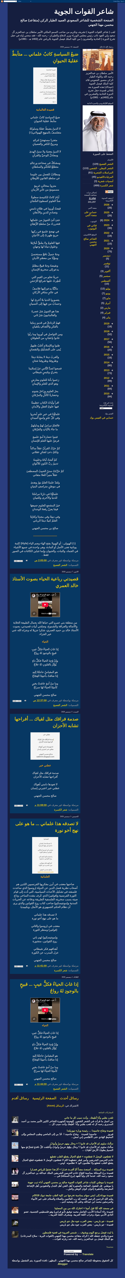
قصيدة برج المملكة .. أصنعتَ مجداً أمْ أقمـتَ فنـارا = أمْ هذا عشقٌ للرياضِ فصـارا (71, 1169)
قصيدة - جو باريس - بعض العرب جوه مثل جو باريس (86, 1221)
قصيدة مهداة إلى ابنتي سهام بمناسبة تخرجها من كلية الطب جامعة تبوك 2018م (72, 1195)
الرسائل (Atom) (55, 1105)
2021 (106, 240)
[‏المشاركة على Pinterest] (15, 561)
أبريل (107, 303)
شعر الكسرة (60, 809)
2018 (106, 331)
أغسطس (105, 280)
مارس (106, 307)
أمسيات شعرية (105, 181)
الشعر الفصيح (60, 565)
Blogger (63, 1264)
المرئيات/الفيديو (105, 177)
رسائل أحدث (69, 1098)
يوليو (107, 288)
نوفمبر (107, 263)
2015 (106, 354)
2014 (106, 362)
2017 (106, 339)
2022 (106, 233)
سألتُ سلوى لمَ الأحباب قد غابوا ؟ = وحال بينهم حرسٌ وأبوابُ (81, 1143)
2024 (106, 220)
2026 (106, 204)
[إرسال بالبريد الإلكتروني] (22, 561)
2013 (106, 370)
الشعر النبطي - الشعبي (101, 168)
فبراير (106, 312)
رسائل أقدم (20, 1098)
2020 (106, 248)
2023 (106, 225)
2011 (106, 385)
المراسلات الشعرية (103, 172)
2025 (106, 212)
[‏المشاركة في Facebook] (17, 561)
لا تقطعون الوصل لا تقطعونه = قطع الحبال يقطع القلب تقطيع (81, 1156)
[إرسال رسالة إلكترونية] (27, 560)
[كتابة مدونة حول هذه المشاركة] (20, 561)
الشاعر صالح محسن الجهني (90, 241)
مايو (108, 298)
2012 (106, 378)
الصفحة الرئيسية (44, 1098)
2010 (106, 393)
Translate (87, 1254)
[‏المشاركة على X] (18, 561)
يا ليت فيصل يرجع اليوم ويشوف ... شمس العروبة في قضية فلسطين (77, 1232)
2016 (106, 347)
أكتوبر (107, 271)
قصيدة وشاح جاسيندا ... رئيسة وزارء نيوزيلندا (90, 1130)
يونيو (107, 293)
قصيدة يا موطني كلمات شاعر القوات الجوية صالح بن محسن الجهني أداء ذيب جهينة (70, 1182)
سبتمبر (106, 276)
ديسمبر (106, 255)
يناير (107, 317)
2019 (106, 323)
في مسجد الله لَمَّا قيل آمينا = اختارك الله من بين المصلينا (84, 1208)
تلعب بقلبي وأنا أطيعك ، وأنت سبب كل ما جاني (88, 1117)
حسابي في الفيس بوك (101, 417)
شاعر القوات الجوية (84, 11)
